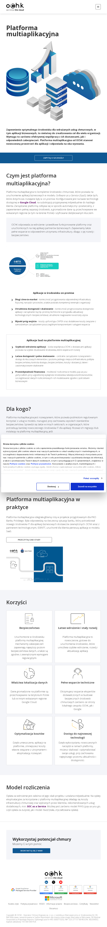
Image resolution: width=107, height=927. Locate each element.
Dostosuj (51, 486)
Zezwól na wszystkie (87, 486)
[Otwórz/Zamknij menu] (98, 6)
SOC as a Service (36, 806)
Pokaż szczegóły (91, 478)
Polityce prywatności (41, 464)
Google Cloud (28, 202)
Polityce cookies (18, 464)
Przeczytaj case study (29, 539)
